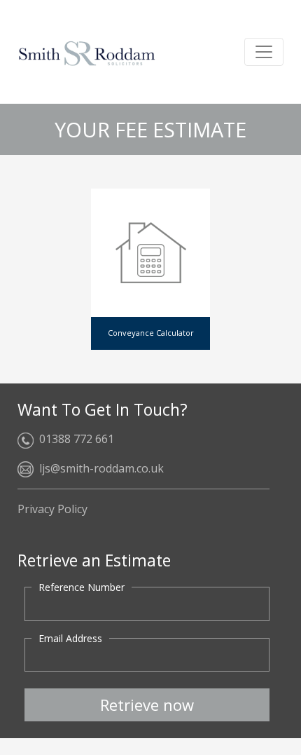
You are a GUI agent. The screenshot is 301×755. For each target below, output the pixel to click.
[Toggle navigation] (264, 52)
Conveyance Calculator (151, 332)
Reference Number (81, 587)
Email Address (70, 638)
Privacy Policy (53, 509)
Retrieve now (147, 704)
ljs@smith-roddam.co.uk (101, 468)
